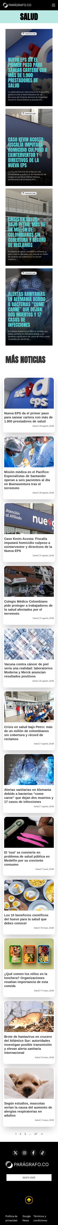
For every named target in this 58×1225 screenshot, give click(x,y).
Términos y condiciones (40, 1218)
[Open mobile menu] (53, 5)
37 (35, 1133)
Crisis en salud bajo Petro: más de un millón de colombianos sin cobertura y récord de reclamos (27, 232)
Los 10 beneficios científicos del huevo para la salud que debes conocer (26, 919)
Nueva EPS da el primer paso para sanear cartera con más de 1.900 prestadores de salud (27, 72)
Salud (35, 426)
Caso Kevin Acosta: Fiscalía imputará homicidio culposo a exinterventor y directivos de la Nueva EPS (27, 152)
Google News (27, 1218)
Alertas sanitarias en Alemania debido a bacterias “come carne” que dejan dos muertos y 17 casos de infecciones (26, 309)
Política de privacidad (11, 1218)
